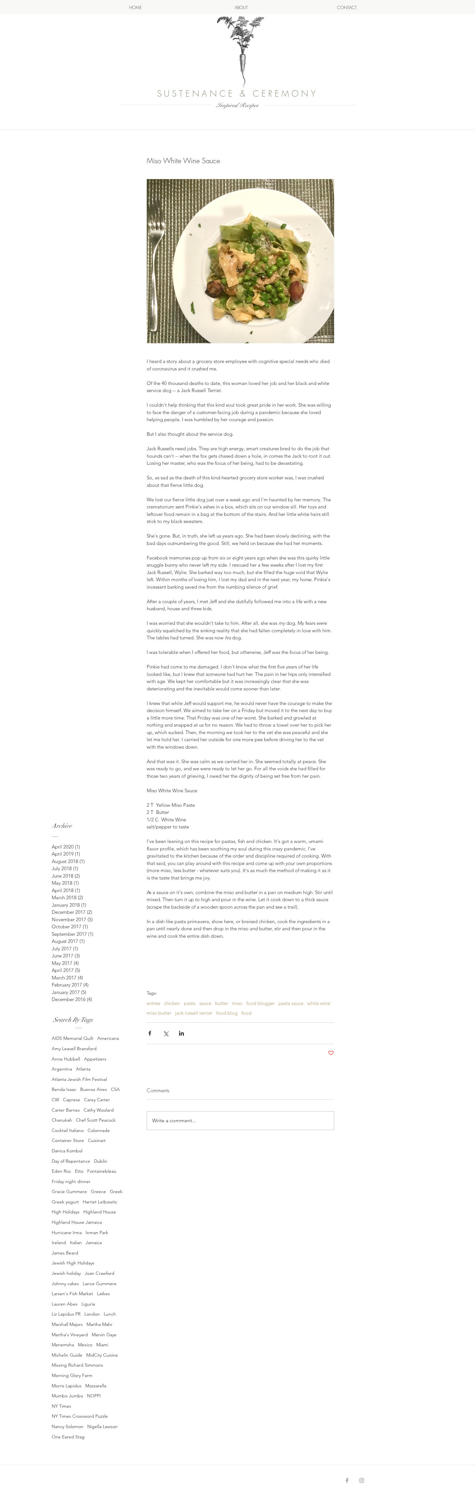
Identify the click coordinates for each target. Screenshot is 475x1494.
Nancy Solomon (67, 1426)
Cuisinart (97, 1140)
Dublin (100, 1161)
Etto (79, 1171)
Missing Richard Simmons (77, 1365)
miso (237, 1003)
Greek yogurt (65, 1202)
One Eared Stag (68, 1437)
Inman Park (97, 1232)
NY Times (61, 1406)
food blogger (260, 1003)
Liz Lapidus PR (66, 1314)
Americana (108, 1038)
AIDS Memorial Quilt (72, 1038)
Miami (102, 1345)
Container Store (68, 1140)
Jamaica (94, 1242)
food (246, 1013)
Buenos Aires (93, 1089)
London (92, 1314)
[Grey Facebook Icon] (347, 1480)
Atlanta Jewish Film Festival (79, 1079)
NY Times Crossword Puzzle (80, 1416)
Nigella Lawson (102, 1426)
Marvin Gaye (104, 1335)
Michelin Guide (67, 1355)
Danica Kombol (67, 1151)
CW (55, 1100)
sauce (205, 1003)
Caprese (71, 1100)
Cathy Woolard (99, 1110)
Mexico (85, 1345)
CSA (115, 1089)
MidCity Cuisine (102, 1355)
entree (153, 1003)
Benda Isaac (64, 1089)
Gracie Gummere (69, 1191)
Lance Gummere (100, 1283)
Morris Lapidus (66, 1386)
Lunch (110, 1314)
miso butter (159, 1013)
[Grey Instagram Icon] (361, 1480)
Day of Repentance (71, 1161)
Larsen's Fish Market (72, 1294)
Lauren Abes (65, 1304)
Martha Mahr (99, 1324)
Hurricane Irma (67, 1232)
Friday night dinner (71, 1181)
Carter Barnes (66, 1110)
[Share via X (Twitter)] (166, 1033)
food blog (227, 1013)
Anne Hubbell (66, 1059)
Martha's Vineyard (70, 1335)
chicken (172, 1003)
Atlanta (83, 1069)
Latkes (103, 1294)
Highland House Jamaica (77, 1222)
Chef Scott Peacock (96, 1120)
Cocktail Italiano (68, 1130)
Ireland (59, 1242)
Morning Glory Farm (72, 1375)
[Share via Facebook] (150, 1033)
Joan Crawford (99, 1273)
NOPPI (94, 1396)
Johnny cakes (65, 1283)
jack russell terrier (193, 1013)
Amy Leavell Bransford (74, 1048)
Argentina (62, 1069)
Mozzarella (95, 1386)
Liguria (88, 1304)
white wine (318, 1003)
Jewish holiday (66, 1273)
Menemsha (63, 1345)
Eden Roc (61, 1171)
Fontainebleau (101, 1171)
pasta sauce (291, 1003)
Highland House (99, 1212)
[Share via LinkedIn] (181, 1033)
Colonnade (99, 1130)
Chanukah (62, 1120)
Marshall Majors (67, 1324)
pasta (189, 1003)
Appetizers (95, 1059)
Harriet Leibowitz (100, 1202)
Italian (76, 1242)
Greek (116, 1191)
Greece (98, 1191)
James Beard (65, 1253)
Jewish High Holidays (73, 1263)
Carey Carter (97, 1100)
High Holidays (65, 1212)
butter (221, 1003)
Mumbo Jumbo (67, 1396)
